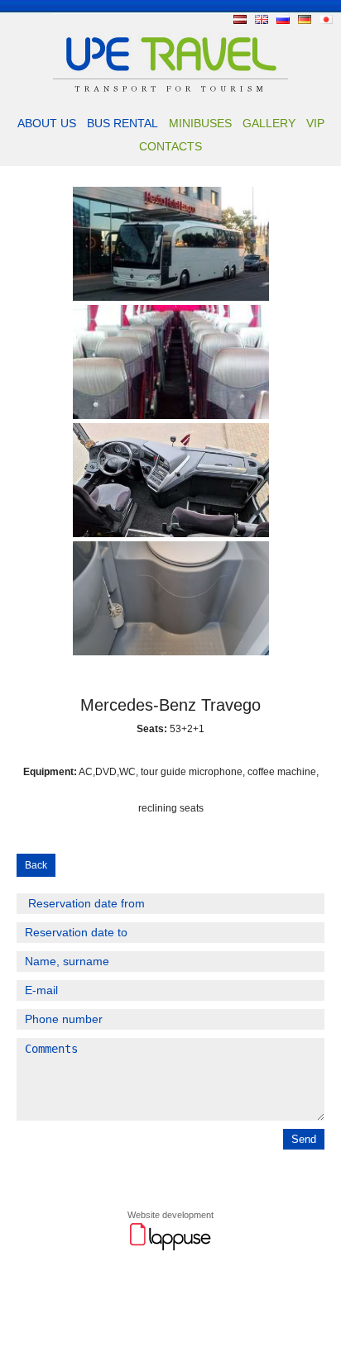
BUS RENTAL (122, 123)
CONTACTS (170, 146)
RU (283, 19)
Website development (170, 1215)
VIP (315, 123)
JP (326, 19)
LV (240, 19)
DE (304, 19)
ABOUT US (46, 123)
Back (36, 865)
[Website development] (170, 1248)
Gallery (269, 123)
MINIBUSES (200, 123)
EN (261, 19)
